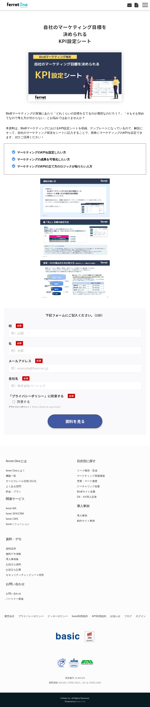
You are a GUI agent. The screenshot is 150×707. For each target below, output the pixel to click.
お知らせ (115, 616)
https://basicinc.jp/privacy (46, 406)
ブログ (128, 616)
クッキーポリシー (58, 616)
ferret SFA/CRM (15, 513)
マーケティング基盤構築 (91, 475)
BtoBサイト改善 (86, 491)
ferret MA (11, 508)
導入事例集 (12, 559)
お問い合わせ (130, 5)
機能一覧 (11, 475)
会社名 (13, 378)
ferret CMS (12, 518)
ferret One (80, 701)
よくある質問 (13, 486)
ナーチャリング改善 (88, 486)
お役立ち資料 (13, 564)
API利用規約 (99, 616)
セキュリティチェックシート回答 (25, 574)
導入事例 (82, 515)
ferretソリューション (17, 524)
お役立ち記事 (13, 569)
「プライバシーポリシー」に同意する (36, 396)
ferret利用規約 (80, 616)
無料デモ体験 (13, 553)
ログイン (141, 616)
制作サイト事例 (86, 520)
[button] (145, 5)
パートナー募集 (15, 598)
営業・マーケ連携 (87, 481)
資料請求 (11, 548)
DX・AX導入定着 (87, 496)
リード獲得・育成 (87, 470)
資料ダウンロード (137, 5)
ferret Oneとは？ (15, 470)
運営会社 (9, 616)
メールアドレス (20, 361)
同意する (23, 401)
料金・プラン (13, 491)
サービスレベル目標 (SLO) (21, 481)
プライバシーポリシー (31, 616)
